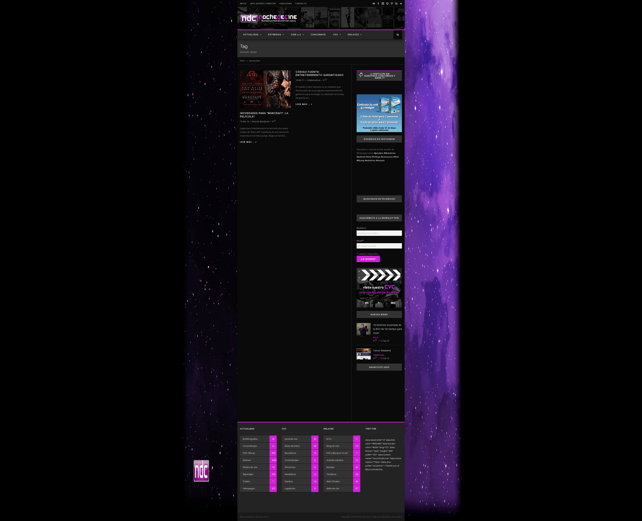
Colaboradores (313, 80)
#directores (390, 153)
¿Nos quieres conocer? (263, 3)
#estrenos (370, 160)
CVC (335, 34)
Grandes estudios (335, 460)
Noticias (247, 460)
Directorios (290, 467)
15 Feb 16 (384, 358)
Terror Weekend (382, 350)
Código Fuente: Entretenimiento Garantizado (320, 73)
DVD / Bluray (249, 453)
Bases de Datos (292, 446)
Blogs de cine (333, 446)
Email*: (360, 240)
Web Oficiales (333, 481)
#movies (380, 160)
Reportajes (248, 474)
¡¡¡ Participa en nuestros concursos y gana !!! (379, 76)
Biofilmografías (250, 439)
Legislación (290, 488)
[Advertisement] (363, 21)
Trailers (246, 481)
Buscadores (290, 453)
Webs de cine (333, 488)
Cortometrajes (250, 446)
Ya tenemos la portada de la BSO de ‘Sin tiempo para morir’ (387, 329)
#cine (369, 156)
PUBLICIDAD (286, 3)
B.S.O (375, 337)
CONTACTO (301, 3)
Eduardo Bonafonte (260, 121)
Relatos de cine (250, 467)
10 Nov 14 (244, 121)
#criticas (376, 156)
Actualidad (250, 34)
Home (242, 60)
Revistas (330, 467)
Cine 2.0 (296, 34)
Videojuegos (249, 488)
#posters (378, 153)
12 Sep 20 (384, 340)
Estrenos (274, 34)
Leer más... (247, 142)
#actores (361, 156)
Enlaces (353, 34)
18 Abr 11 (300, 80)
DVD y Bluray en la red (337, 453)
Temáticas (378, 355)
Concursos (318, 34)
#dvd (396, 156)
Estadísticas (290, 474)
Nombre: (361, 227)
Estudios (289, 481)
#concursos (387, 156)
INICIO (243, 3)
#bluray (360, 160)
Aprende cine (291, 439)
